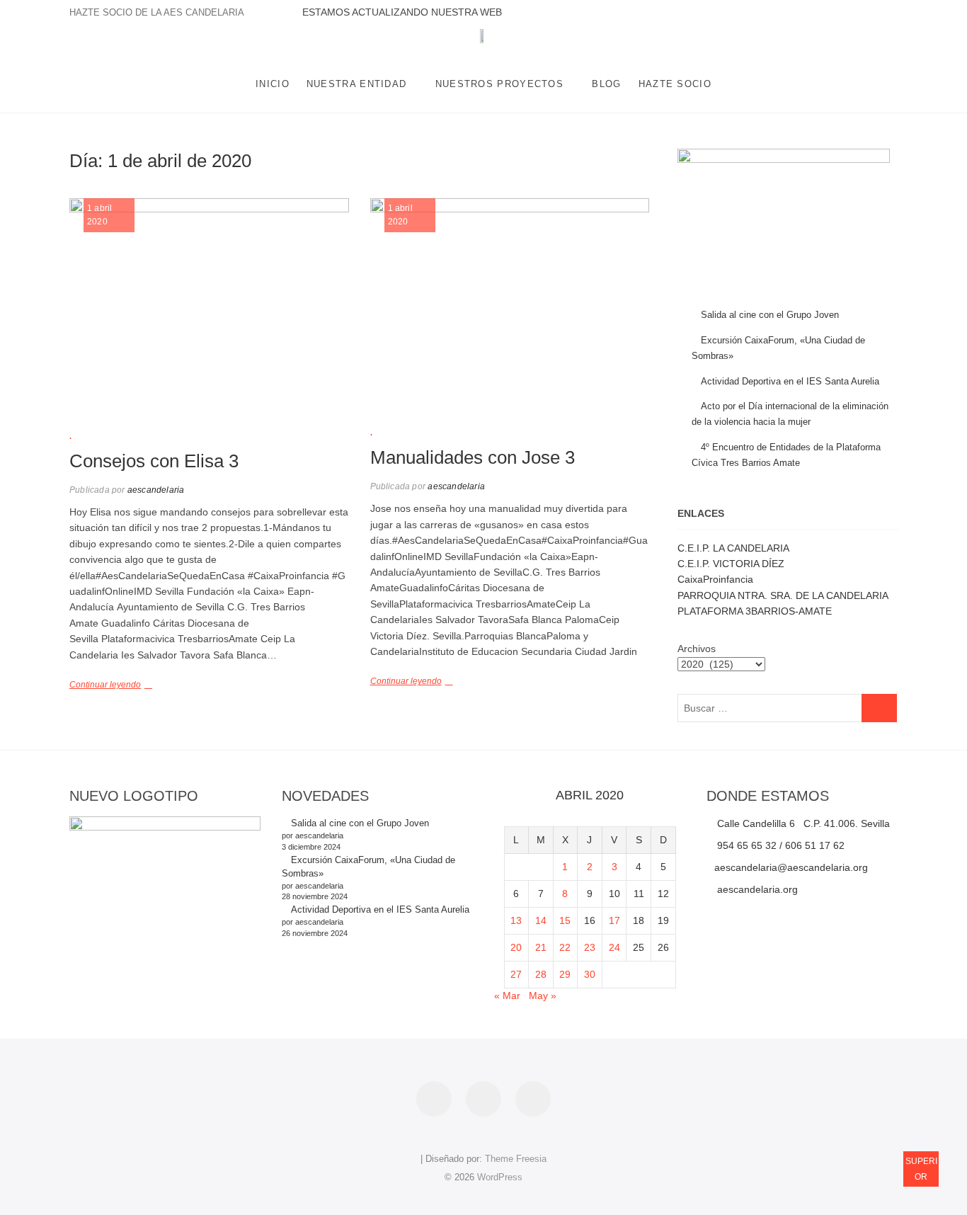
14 (541, 920)
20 (516, 947)
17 (614, 920)
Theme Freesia (516, 1158)
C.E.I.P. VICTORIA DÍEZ (730, 563)
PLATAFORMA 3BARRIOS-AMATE (754, 611)
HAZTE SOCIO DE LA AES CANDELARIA (156, 12)
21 (541, 947)
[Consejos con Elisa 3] (209, 303)
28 (541, 974)
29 (565, 974)
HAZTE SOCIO (675, 84)
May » (542, 995)
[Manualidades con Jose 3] (510, 301)
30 (589, 974)
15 (565, 920)
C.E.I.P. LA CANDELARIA (733, 548)
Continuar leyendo (105, 685)
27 (516, 974)
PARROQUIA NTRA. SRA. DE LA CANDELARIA (782, 595)
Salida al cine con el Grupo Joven (770, 314)
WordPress (499, 1177)
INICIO (273, 84)
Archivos (696, 648)
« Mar (507, 995)
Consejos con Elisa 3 (154, 461)
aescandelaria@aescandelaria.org (791, 867)
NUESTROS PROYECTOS (499, 84)
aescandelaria (155, 490)
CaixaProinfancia (715, 579)
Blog (606, 84)
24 (614, 947)
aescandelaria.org (756, 889)
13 (516, 920)
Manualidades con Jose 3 (472, 457)
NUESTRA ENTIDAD (357, 84)
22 (565, 947)
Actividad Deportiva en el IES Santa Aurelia (790, 381)
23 (589, 947)
